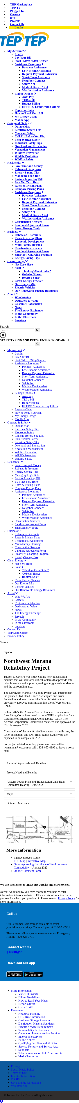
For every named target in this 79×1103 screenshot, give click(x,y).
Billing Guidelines (29, 997)
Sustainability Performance (33, 1030)
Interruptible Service (30, 1036)
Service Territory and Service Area (38, 1046)
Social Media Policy (22, 1069)
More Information (21, 990)
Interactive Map (36, 861)
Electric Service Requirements (35, 1026)
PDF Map (19, 861)
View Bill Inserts (28, 994)
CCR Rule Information (31, 1017)
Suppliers (23, 1049)
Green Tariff (25, 1007)
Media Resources (28, 1056)
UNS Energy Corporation (26, 1082)
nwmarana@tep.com (16, 747)
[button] (39, 763)
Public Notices (26, 1040)
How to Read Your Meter (33, 1000)
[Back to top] (1, 1101)
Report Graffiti (26, 1003)
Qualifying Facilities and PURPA (37, 1043)
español (8, 652)
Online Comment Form (27, 870)
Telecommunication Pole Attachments (40, 1053)
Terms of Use (19, 1072)
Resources (17, 1010)
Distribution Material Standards (36, 1023)
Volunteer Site (19, 1085)
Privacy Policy (66, 898)
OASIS (15, 1079)
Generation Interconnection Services (39, 1033)
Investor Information (23, 1076)
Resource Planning (29, 1013)
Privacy (15, 1066)
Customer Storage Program (34, 1020)
